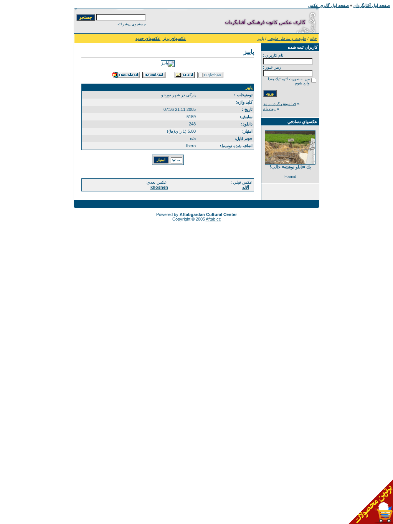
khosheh (159, 187)
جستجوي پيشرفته (131, 24)
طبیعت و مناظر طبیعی (287, 38)
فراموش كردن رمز (279, 103)
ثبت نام (269, 108)
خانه (313, 38)
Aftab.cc (213, 219)
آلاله (245, 187)
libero (191, 145)
